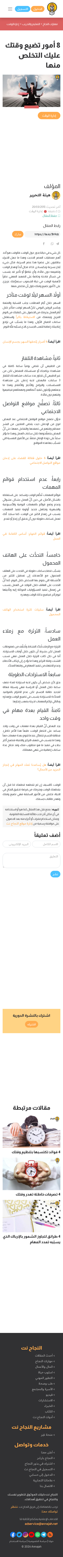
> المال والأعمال (45, 1366)
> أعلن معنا (48, 1452)
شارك (17, 234)
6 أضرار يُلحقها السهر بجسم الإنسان (25, 341)
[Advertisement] (31, 151)
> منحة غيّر (48, 1434)
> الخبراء (49, 1406)
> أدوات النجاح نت (44, 1417)
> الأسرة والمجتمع (43, 1389)
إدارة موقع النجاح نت (19, 823)
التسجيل (22, 9)
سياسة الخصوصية (37, 1541)
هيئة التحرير (40, 195)
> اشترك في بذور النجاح (40, 1463)
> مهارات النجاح (45, 1361)
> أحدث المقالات (45, 1355)
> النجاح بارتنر (46, 1458)
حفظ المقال (49, 215)
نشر (55, 874)
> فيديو (50, 1394)
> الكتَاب (50, 1411)
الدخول (37, 9)
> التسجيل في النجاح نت (39, 1469)
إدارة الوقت (36, 211)
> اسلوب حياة (46, 1372)
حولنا (51, 1541)
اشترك (31, 1024)
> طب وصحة (46, 1383)
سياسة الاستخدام (17, 1541)
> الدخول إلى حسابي (42, 1474)
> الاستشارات (46, 1400)
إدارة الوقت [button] (49, 115)
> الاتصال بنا (47, 1486)
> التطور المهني (45, 1378)
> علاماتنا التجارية (44, 1480)
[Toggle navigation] (10, 9)
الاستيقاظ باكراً (25, 317)
